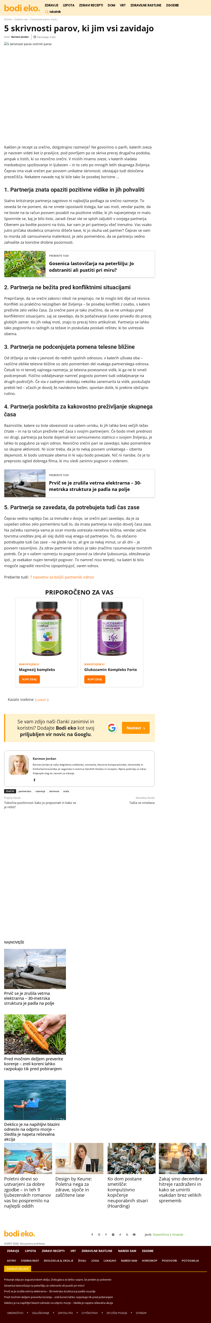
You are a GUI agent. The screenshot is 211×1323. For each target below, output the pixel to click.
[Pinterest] (106, 1234)
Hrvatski (177, 1234)
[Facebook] (34, 779)
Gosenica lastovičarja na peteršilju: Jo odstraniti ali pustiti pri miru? (91, 266)
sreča (66, 791)
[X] (127, 1234)
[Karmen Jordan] (18, 768)
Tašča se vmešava (142, 803)
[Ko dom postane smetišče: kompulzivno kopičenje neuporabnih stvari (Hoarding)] (132, 1158)
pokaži (42, 700)
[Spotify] (113, 1234)
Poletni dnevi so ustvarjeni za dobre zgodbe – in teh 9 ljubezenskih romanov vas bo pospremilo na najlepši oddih (27, 1192)
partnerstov (25, 791)
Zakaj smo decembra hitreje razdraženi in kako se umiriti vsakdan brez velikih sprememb (181, 1189)
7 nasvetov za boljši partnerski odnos (62, 577)
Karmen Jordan (20, 36)
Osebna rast (21, 19)
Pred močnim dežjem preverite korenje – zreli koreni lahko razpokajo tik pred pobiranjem (33, 1063)
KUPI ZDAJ (29, 679)
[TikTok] (120, 1234)
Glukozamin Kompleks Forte (110, 669)
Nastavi (136, 728)
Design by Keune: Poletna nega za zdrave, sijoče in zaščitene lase (73, 1186)
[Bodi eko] (22, 8)
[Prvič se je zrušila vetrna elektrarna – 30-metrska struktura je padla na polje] (35, 969)
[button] (53, 12)
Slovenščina (161, 1234)
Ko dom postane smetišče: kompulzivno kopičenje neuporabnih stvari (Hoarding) (128, 1192)
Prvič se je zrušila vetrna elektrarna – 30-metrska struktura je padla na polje (95, 486)
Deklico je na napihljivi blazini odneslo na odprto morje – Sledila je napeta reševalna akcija (32, 1132)
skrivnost (54, 791)
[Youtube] (134, 1234)
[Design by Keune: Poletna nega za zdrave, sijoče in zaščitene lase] (79, 1158)
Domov (8, 19)
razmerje (40, 791)
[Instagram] (99, 1234)
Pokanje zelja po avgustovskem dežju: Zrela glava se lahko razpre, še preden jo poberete (57, 1279)
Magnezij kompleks (37, 669)
